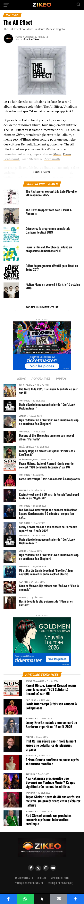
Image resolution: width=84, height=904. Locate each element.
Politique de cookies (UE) (60, 883)
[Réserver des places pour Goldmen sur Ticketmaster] (42, 640)
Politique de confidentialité (29, 883)
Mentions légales (24, 878)
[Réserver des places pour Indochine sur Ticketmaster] (42, 344)
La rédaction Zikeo (29, 39)
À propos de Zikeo (60, 878)
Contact (42, 878)
